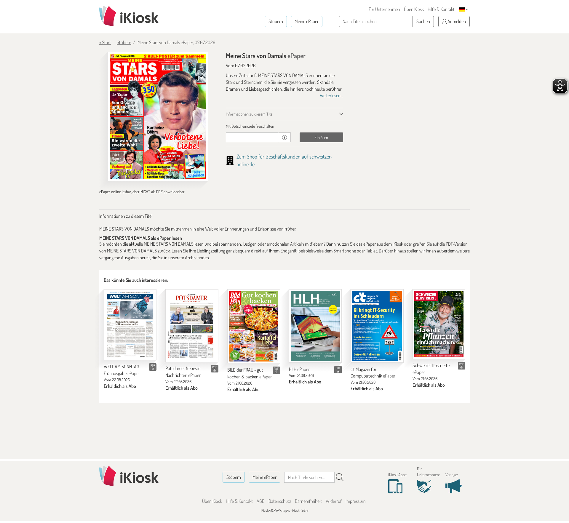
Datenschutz (279, 501)
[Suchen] (339, 477)
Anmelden (456, 21)
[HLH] (315, 325)
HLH (299, 369)
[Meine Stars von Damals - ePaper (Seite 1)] (158, 116)
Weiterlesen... (331, 95)
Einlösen (321, 137)
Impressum (355, 501)
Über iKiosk (414, 9)
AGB (261, 501)
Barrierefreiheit (308, 501)
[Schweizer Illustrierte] (439, 324)
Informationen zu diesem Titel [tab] (249, 113)
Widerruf (334, 501)
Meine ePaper (307, 21)
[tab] (284, 126)
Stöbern (275, 21)
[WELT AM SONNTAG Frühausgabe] (130, 324)
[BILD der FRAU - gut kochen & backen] (253, 326)
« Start (105, 42)
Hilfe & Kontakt (441, 9)
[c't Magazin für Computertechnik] (377, 325)
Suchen (423, 21)
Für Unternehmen (384, 9)
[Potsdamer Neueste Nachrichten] (191, 325)
